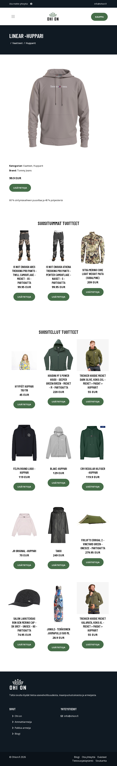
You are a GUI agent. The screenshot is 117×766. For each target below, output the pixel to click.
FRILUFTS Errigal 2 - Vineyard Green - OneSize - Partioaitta (92, 544)
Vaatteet (17, 43)
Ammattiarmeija (23, 721)
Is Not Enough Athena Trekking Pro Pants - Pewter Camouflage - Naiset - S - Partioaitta (58, 274)
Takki (59, 551)
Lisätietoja (20, 187)
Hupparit (31, 43)
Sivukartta (101, 760)
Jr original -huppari (24, 551)
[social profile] (31, 4)
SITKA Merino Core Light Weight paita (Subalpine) (93, 274)
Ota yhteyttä (88, 757)
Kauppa (99, 16)
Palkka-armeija (23, 727)
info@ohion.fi (100, 3)
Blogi (17, 733)
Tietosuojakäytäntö (82, 760)
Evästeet (102, 757)
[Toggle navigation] (13, 16)
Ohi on (18, 716)
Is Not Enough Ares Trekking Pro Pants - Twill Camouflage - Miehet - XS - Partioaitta (24, 274)
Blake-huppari (58, 468)
